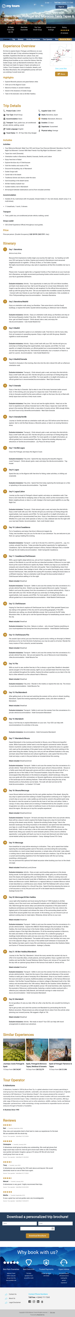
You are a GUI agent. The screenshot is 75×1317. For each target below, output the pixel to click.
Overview (6, 39)
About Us (12, 1298)
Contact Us (12, 1294)
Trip (13, 39)
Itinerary (20, 39)
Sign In (61, 7)
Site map (52, 1312)
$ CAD (47, 3)
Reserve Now (65, 39)
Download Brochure (37, 1236)
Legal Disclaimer (15, 1302)
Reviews (58, 39)
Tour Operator (47, 39)
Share (62, 74)
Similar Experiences (33, 39)
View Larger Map (61, 68)
